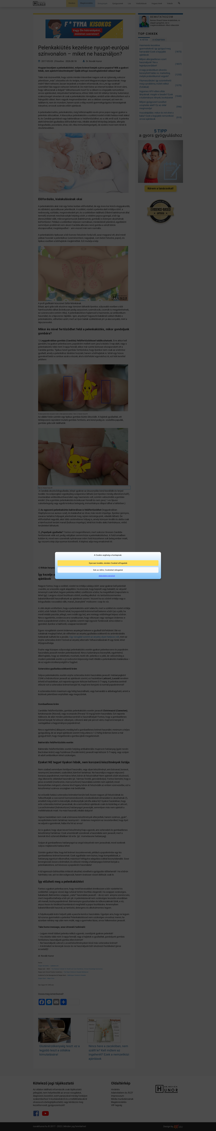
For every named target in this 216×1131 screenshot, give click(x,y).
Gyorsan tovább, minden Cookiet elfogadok (108, 563)
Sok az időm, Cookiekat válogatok (108, 570)
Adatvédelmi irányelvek (107, 576)
